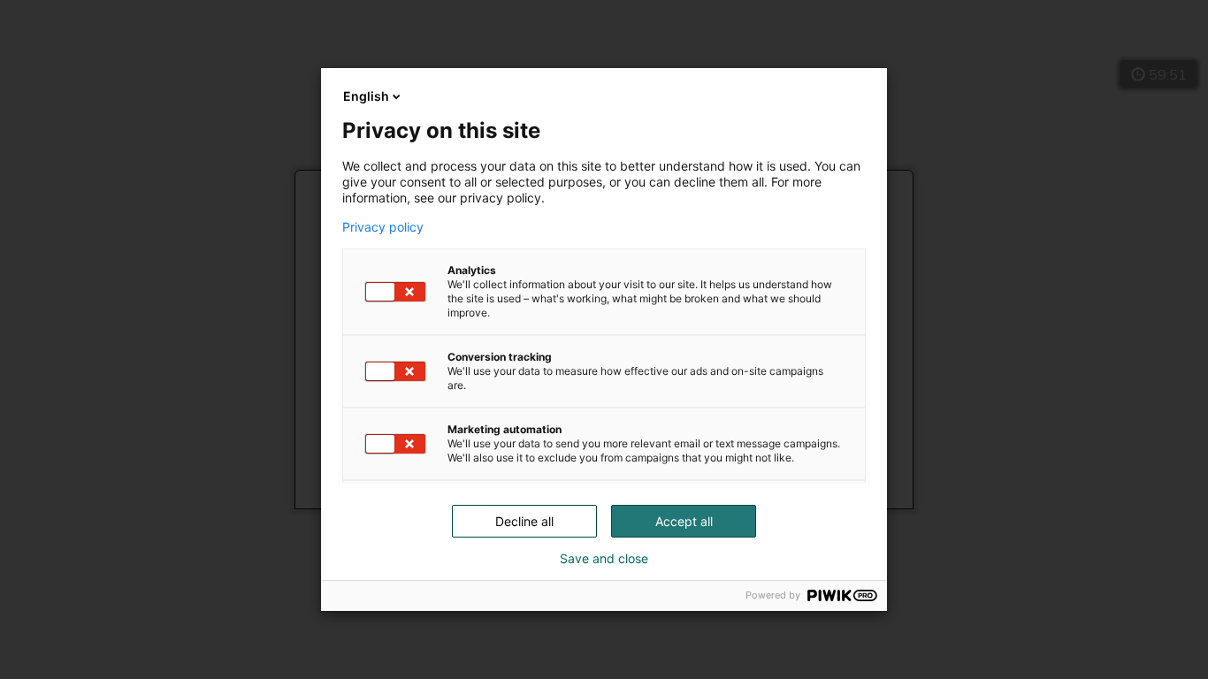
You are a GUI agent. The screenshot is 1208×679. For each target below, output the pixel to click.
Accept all (684, 521)
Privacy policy (383, 227)
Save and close (604, 559)
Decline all (524, 521)
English (366, 95)
